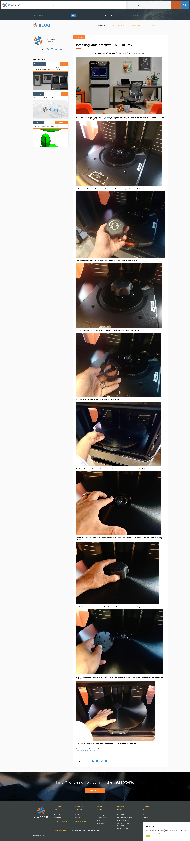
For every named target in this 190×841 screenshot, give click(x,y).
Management (58, 817)
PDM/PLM (151, 25)
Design (56, 809)
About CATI (146, 809)
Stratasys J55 (106, 117)
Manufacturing (58, 815)
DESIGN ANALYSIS (119, 25)
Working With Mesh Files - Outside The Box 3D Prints (50, 126)
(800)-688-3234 (60, 830)
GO (73, 15)
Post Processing (79, 815)
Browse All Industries (123, 829)
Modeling (64, 94)
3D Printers (78, 809)
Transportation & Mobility (124, 812)
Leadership (146, 812)
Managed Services (102, 817)
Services (60, 5)
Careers (145, 815)
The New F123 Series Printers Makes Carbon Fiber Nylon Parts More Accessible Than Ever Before (49, 68)
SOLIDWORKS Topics (61, 122)
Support (138, 5)
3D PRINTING (64, 64)
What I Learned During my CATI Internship (47, 98)
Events (146, 5)
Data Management (102, 815)
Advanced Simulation (103, 812)
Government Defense (123, 823)
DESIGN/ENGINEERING (137, 25)
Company (160, 5)
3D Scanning (50, 5)
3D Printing (40, 5)
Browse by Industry (59, 821)
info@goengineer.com (77, 830)
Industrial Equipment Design (125, 826)
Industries (121, 806)
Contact (176, 5)
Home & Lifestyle (122, 815)
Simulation (57, 812)
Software (30, 5)
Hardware (79, 806)
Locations (145, 817)
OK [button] (148, 836)
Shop (167, 5)
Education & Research (123, 820)
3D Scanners (79, 812)
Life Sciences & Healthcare (124, 817)
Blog (152, 5)
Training (130, 5)
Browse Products (95, 790)
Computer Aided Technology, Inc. (86, 750)
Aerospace (120, 809)
